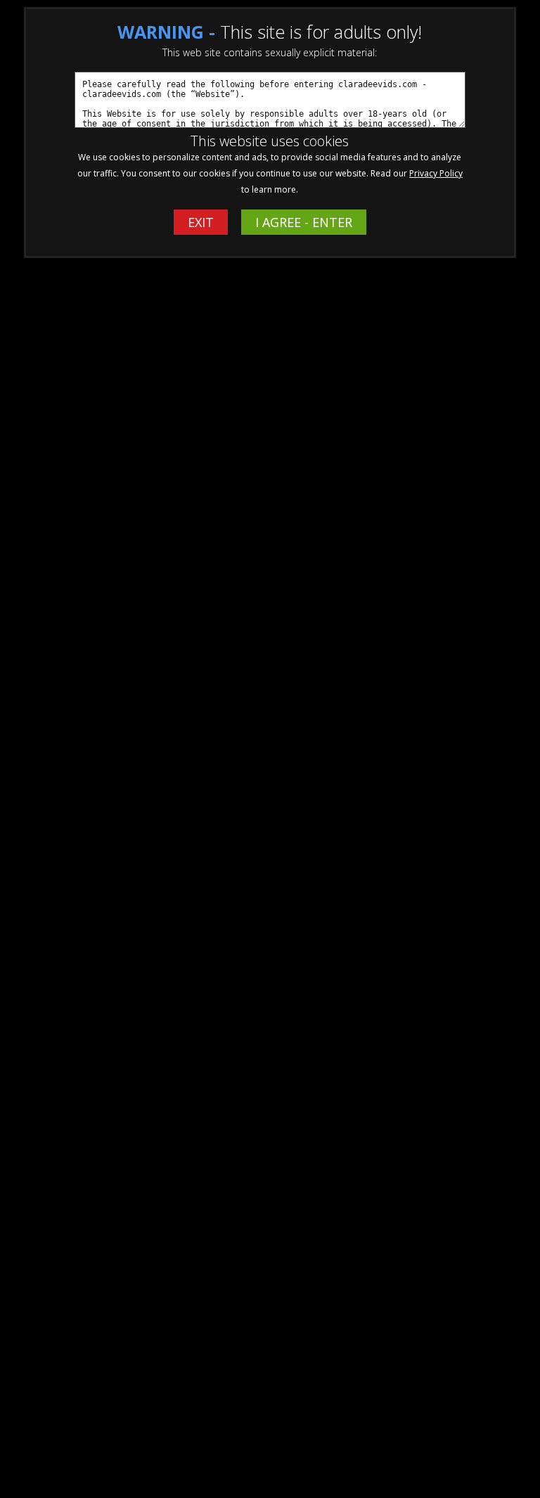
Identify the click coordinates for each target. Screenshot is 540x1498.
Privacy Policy (436, 173)
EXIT (201, 222)
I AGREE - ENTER (303, 222)
